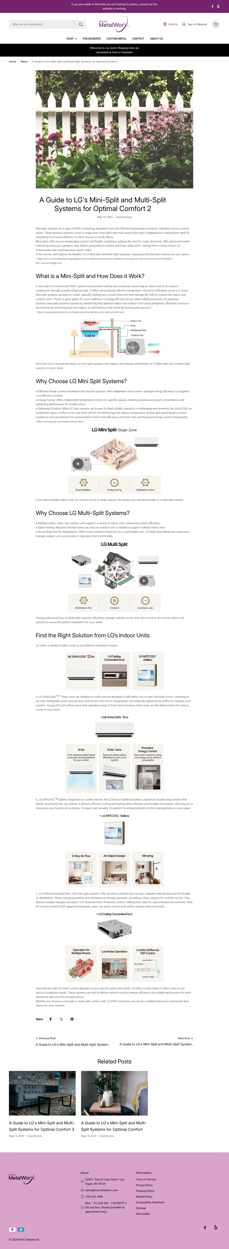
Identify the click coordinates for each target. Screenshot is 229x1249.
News (24, 61)
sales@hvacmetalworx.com (101, 1190)
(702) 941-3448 (94, 1196)
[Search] (81, 24)
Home (12, 61)
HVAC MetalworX (28, 1239)
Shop (70, 38)
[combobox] (47, 24)
